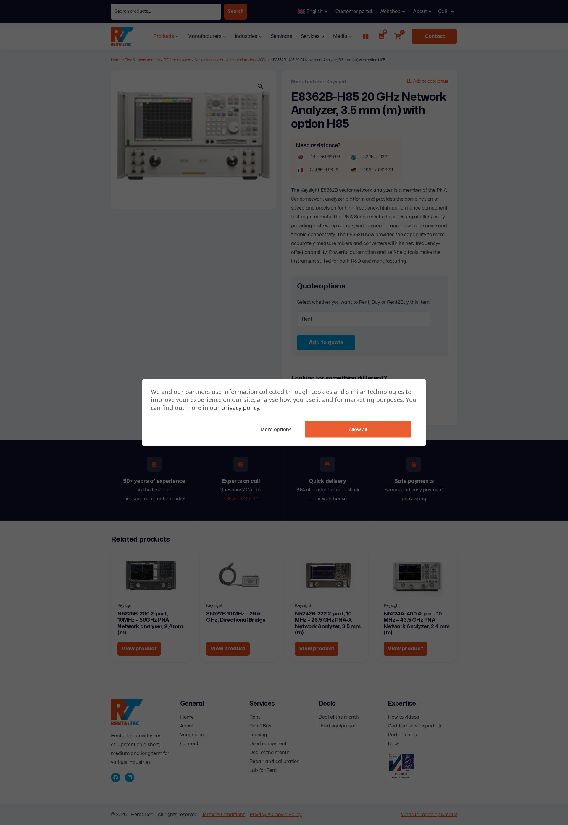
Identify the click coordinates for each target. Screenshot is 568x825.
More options (275, 429)
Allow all (358, 429)
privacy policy (240, 408)
